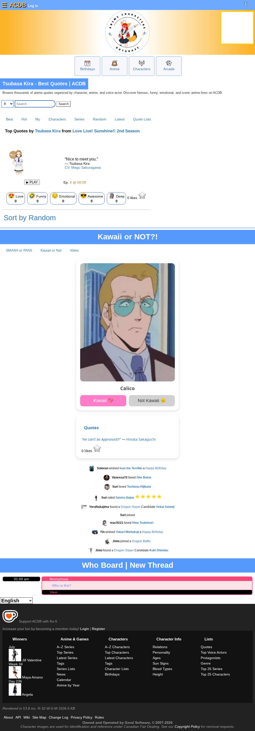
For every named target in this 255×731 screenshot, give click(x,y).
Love (15, 198)
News (61, 674)
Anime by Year (68, 685)
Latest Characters (119, 658)
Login (84, 629)
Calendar (64, 680)
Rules (99, 717)
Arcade (169, 69)
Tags (60, 663)
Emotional (63, 198)
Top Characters (117, 652)
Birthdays (87, 69)
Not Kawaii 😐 (152, 400)
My (37, 119)
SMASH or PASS (19, 250)
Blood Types (162, 669)
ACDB (17, 4)
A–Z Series (65, 647)
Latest (120, 119)
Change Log (58, 717)
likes (132, 198)
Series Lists (66, 669)
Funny (37, 198)
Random (99, 119)
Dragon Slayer (130, 507)
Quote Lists (142, 119)
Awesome (91, 198)
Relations (160, 647)
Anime (115, 69)
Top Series (65, 652)
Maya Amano (32, 677)
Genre (206, 663)
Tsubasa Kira (48, 131)
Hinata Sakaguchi (141, 439)
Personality (161, 652)
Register (98, 629)
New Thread (151, 565)
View (53, 592)
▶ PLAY (32, 182)
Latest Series (67, 658)
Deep (116, 198)
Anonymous (59, 579)
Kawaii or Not (51, 250)
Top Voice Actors (214, 652)
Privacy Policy (81, 717)
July (12, 647)
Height (158, 674)
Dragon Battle (141, 541)
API (18, 717)
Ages (157, 658)
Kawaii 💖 (103, 400)
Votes (74, 250)
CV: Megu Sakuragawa (83, 167)
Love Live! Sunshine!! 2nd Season (106, 131)
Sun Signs (161, 663)
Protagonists (210, 658)
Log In (32, 6)
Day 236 (15, 681)
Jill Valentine (31, 660)
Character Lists (117, 669)
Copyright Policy (187, 727)
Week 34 (16, 664)
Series (79, 119)
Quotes (91, 427)
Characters (141, 69)
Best (9, 119)
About (8, 717)
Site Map (39, 717)
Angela (27, 694)
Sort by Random (30, 218)
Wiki (26, 717)
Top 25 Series (211, 669)
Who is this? (61, 585)
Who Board (102, 565)
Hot (24, 119)
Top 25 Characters (215, 674)
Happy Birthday (155, 468)
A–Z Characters (117, 647)
